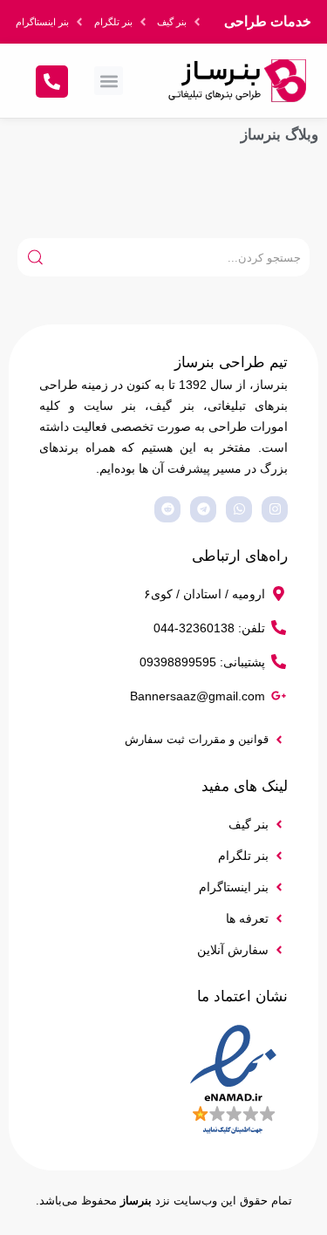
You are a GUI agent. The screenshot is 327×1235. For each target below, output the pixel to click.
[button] (108, 80)
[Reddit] (167, 509)
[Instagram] (275, 509)
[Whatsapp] (239, 509)
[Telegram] (203, 509)
